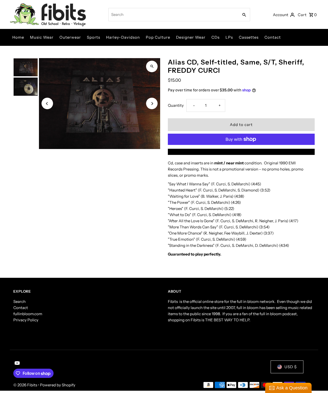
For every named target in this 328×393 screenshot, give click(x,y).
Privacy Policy (25, 319)
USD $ (290, 366)
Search (19, 301)
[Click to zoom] (152, 66)
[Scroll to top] (317, 379)
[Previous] (47, 103)
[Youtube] (16, 363)
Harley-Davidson (123, 37)
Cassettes (249, 37)
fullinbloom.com (27, 313)
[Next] (152, 103)
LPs (229, 37)
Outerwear (70, 37)
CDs (215, 37)
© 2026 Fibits (25, 385)
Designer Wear (191, 37)
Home (18, 37)
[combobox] (173, 14)
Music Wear (42, 37)
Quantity (176, 105)
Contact (272, 37)
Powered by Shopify (57, 385)
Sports (93, 37)
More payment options (241, 151)
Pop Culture (158, 37)
